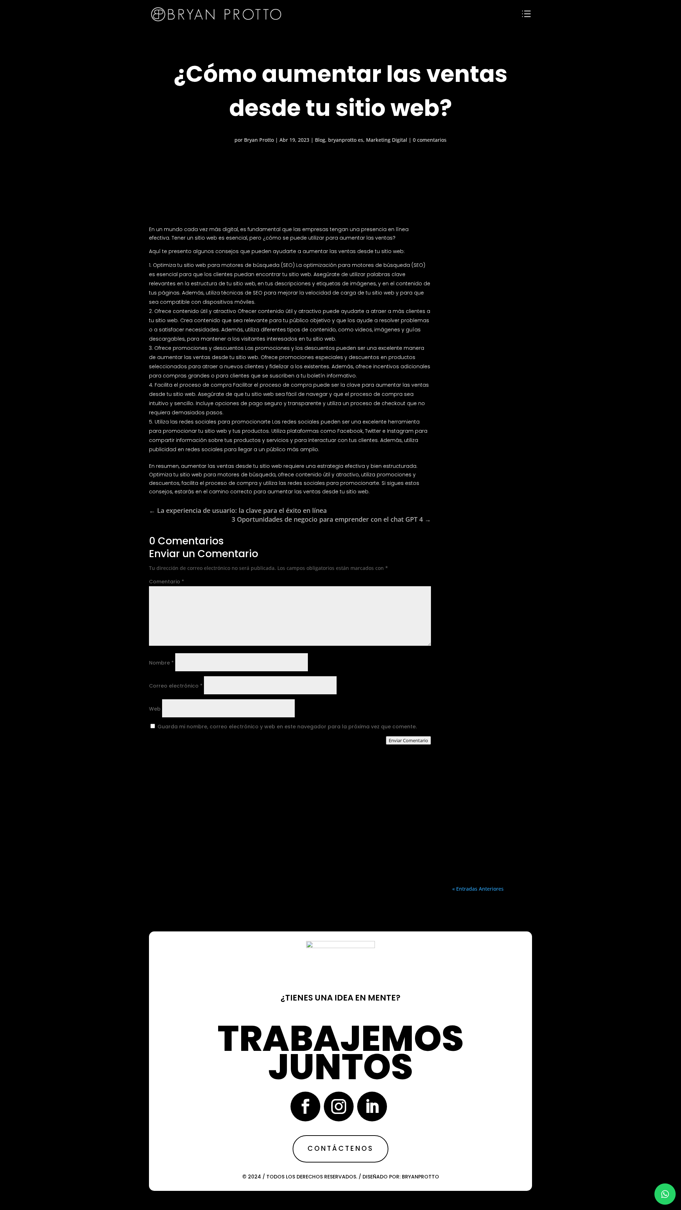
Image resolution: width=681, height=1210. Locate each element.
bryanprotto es (345, 139)
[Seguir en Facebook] (305, 1106)
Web (155, 708)
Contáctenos (340, 1148)
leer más (492, 412)
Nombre (161, 662)
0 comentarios (430, 139)
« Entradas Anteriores (478, 888)
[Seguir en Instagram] (339, 1106)
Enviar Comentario (408, 740)
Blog (320, 139)
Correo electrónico (176, 685)
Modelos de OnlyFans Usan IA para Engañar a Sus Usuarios (492, 292)
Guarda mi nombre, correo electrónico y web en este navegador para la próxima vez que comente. (287, 726)
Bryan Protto (259, 139)
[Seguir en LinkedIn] (372, 1106)
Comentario (166, 581)
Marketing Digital (386, 139)
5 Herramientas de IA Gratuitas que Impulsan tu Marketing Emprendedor (492, 721)
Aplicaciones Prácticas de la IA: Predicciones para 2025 (492, 490)
